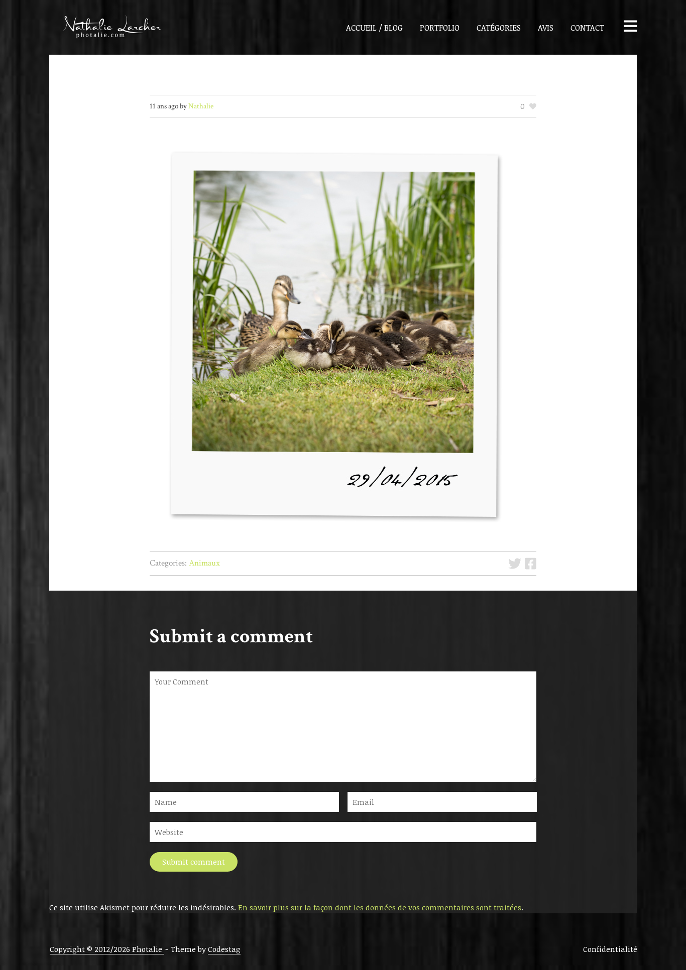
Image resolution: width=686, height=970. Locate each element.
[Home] (106, 27)
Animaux (204, 563)
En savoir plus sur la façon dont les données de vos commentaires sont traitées (379, 907)
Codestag (224, 949)
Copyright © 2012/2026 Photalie (107, 949)
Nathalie (200, 106)
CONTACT (587, 27)
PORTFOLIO (440, 27)
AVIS (545, 27)
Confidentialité (610, 949)
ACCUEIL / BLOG (374, 27)
